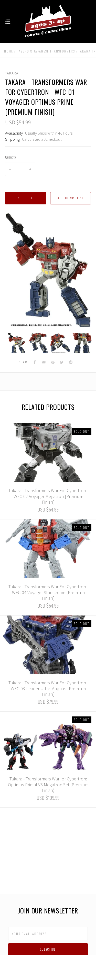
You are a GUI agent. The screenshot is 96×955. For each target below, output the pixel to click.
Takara (11, 73)
